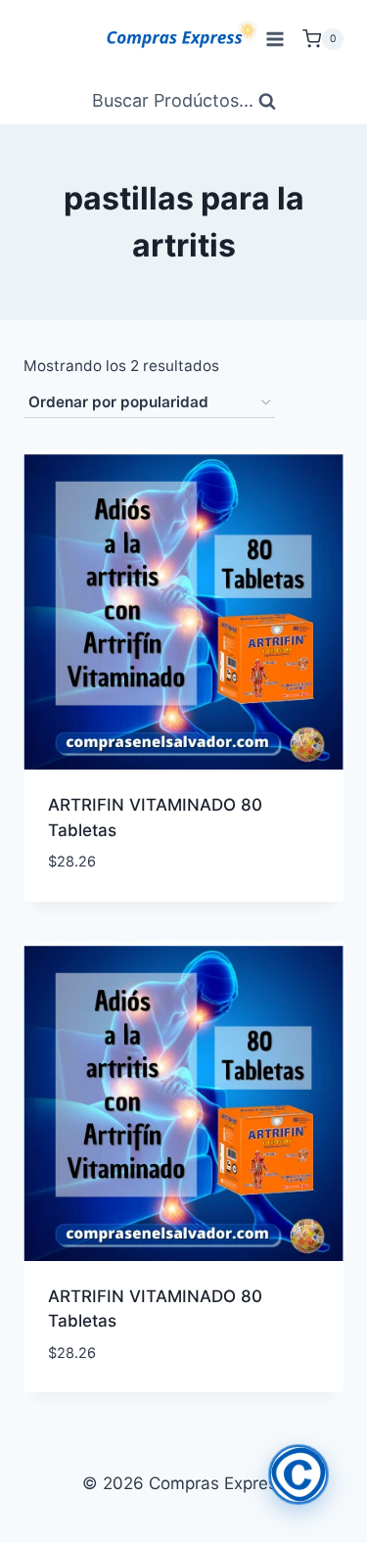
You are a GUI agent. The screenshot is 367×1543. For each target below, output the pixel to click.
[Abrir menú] (274, 38)
